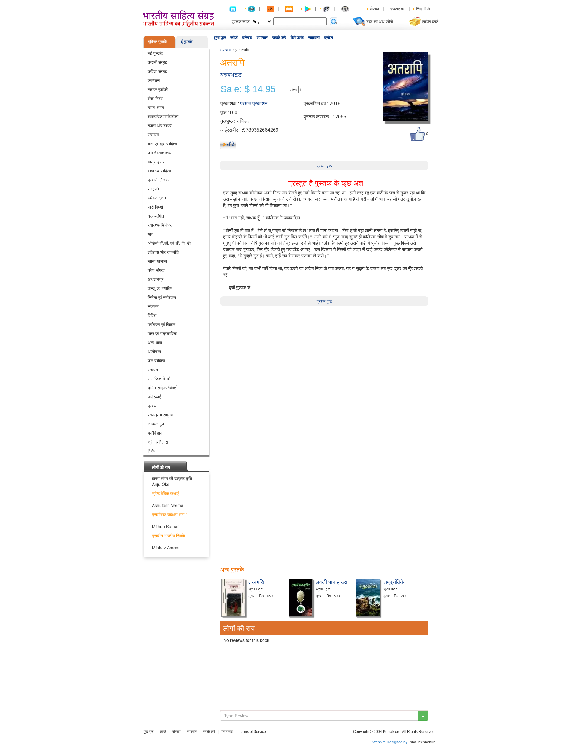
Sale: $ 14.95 (248, 89)
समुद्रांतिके (393, 581)
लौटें (230, 144)
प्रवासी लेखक (158, 180)
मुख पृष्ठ (220, 37)
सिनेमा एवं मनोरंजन (162, 297)
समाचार (262, 37)
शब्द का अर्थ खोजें (379, 21)
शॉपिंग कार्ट (430, 21)
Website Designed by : (390, 742)
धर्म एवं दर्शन (157, 198)
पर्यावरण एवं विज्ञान (161, 324)
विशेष (152, 451)
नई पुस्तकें (155, 53)
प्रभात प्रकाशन (253, 103)
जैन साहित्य (156, 360)
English (423, 8)
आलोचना (154, 351)
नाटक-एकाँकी (158, 89)
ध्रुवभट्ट (231, 74)
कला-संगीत (156, 216)
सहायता (314, 37)
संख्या (294, 89)
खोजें (234, 37)
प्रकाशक (397, 8)
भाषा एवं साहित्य (159, 171)
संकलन (153, 306)
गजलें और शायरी (160, 125)
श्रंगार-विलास (158, 442)
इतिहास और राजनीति (163, 252)
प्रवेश (328, 37)
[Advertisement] (324, 348)
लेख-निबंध (155, 98)
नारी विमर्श (155, 207)
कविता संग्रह (157, 71)
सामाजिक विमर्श (159, 378)
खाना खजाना (157, 261)
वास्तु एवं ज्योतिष (160, 288)
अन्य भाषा (155, 342)
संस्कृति (153, 189)
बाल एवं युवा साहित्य (162, 143)
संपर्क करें (279, 37)
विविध (152, 315)
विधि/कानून (156, 424)
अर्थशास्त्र (155, 279)
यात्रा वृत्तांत (157, 161)
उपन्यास (154, 80)
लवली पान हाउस (331, 581)
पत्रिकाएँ (154, 397)
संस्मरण (153, 134)
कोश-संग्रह (156, 270)
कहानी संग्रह (157, 62)
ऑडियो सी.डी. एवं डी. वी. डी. (170, 243)
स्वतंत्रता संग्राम (160, 415)
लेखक (374, 8)
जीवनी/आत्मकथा (160, 152)
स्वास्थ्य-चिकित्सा (160, 225)
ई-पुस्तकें (187, 41)
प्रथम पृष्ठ (324, 165)
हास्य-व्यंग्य (156, 107)
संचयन (153, 369)
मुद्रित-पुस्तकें (157, 41)
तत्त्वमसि (256, 581)
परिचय (247, 37)
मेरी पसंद (297, 37)
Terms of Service (252, 732)
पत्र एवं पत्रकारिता (162, 333)
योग (150, 234)
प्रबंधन (153, 406)
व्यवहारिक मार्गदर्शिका (163, 116)
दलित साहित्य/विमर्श (162, 387)
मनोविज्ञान (155, 433)
